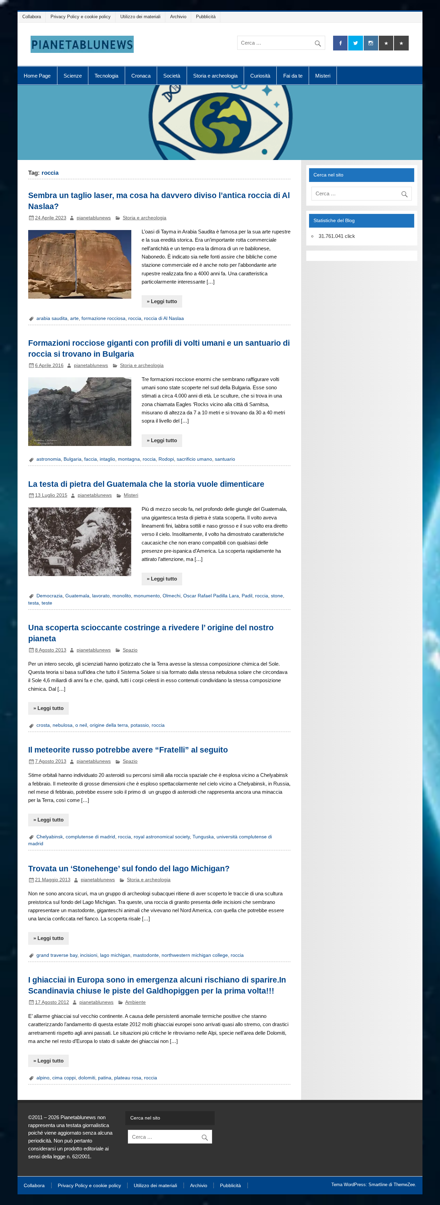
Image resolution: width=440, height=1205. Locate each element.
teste (47, 603)
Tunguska (203, 836)
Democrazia (49, 595)
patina (104, 1077)
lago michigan (115, 955)
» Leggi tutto (162, 301)
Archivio (178, 16)
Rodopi (166, 459)
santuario (225, 459)
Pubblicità (206, 16)
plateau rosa (127, 1077)
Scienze (73, 76)
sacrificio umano (194, 459)
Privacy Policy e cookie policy (81, 16)
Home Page (37, 76)
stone (277, 595)
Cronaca (141, 76)
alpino (43, 1077)
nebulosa (63, 725)
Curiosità (260, 76)
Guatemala (77, 595)
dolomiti (86, 1077)
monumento (147, 595)
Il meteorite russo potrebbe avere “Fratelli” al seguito (128, 749)
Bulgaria (72, 459)
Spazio (130, 650)
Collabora (31, 16)
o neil (81, 725)
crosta (43, 725)
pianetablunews (94, 217)
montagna (129, 459)
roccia (134, 318)
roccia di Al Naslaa (164, 318)
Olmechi (171, 595)
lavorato (101, 595)
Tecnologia (106, 76)
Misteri (322, 76)
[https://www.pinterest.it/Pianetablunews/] (386, 43)
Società (171, 76)
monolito (121, 595)
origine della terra (109, 725)
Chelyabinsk (49, 836)
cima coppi (64, 1077)
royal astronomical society (162, 836)
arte (74, 318)
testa (33, 603)
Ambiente (135, 1002)
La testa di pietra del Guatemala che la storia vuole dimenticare (146, 484)
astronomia (48, 459)
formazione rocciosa (103, 318)
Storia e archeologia (215, 76)
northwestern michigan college (195, 955)
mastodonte (146, 955)
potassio (140, 725)
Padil (247, 595)
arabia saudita (51, 318)
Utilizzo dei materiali (140, 16)
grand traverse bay (56, 955)
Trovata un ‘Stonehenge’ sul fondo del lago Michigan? (129, 868)
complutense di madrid (90, 836)
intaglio (107, 459)
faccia (90, 459)
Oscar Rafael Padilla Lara (211, 595)
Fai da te (292, 76)
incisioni (88, 955)
